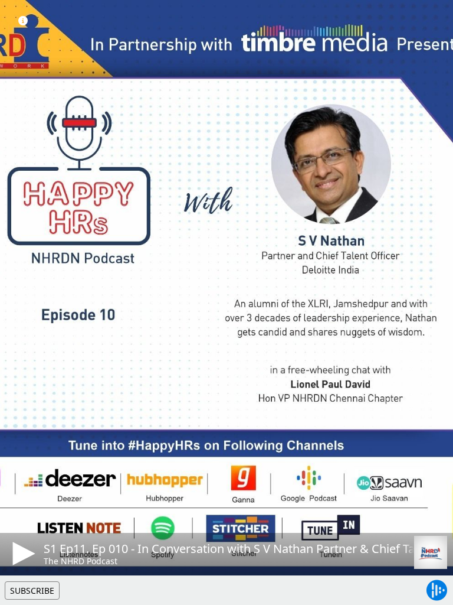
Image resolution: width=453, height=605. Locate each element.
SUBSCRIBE (32, 590)
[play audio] (22, 553)
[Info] (23, 20)
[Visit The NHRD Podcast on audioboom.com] (430, 552)
